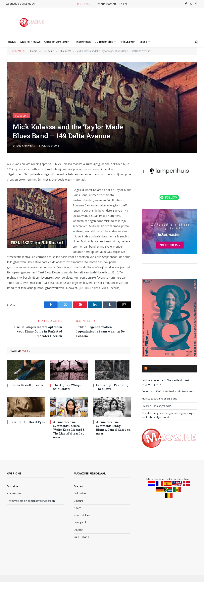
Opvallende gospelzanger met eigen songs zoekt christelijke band (168, 415)
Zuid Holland (81, 537)
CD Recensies (103, 42)
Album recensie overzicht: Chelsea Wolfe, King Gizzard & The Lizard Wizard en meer (69, 429)
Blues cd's (21, 115)
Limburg (78, 501)
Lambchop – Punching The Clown (112, 387)
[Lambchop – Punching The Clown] (112, 370)
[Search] (196, 41)
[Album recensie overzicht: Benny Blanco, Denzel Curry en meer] (112, 407)
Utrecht (78, 530)
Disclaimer (13, 486)
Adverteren (14, 493)
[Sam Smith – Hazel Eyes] (26, 407)
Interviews (83, 42)
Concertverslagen (56, 42)
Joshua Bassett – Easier (112, 4)
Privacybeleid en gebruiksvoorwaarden (31, 501)
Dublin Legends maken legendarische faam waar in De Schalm (100, 331)
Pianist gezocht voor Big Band (159, 398)
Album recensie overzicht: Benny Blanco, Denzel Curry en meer (113, 427)
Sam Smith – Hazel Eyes (27, 422)
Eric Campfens (26, 145)
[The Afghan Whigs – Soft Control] (69, 370)
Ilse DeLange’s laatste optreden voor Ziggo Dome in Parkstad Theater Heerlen (38, 331)
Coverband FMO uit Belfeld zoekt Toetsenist (168, 391)
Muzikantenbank (159, 368)
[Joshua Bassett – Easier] (26, 370)
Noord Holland (82, 515)
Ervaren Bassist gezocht (156, 406)
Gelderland (80, 493)
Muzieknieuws (30, 42)
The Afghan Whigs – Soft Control (68, 387)
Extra (143, 42)
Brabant (78, 486)
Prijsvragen (127, 42)
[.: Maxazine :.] (32, 22)
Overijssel (80, 522)
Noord (77, 508)
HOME (12, 42)
